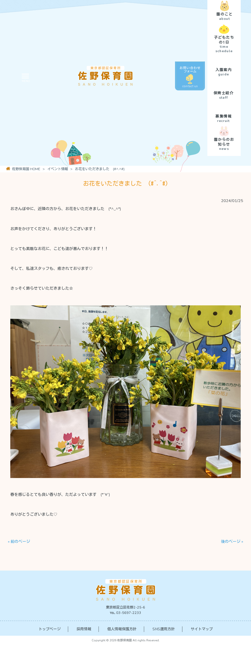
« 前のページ (19, 541)
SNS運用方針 (163, 629)
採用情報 (83, 629)
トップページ (49, 629)
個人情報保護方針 (122, 629)
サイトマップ (202, 629)
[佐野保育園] (89, 77)
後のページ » (232, 541)
